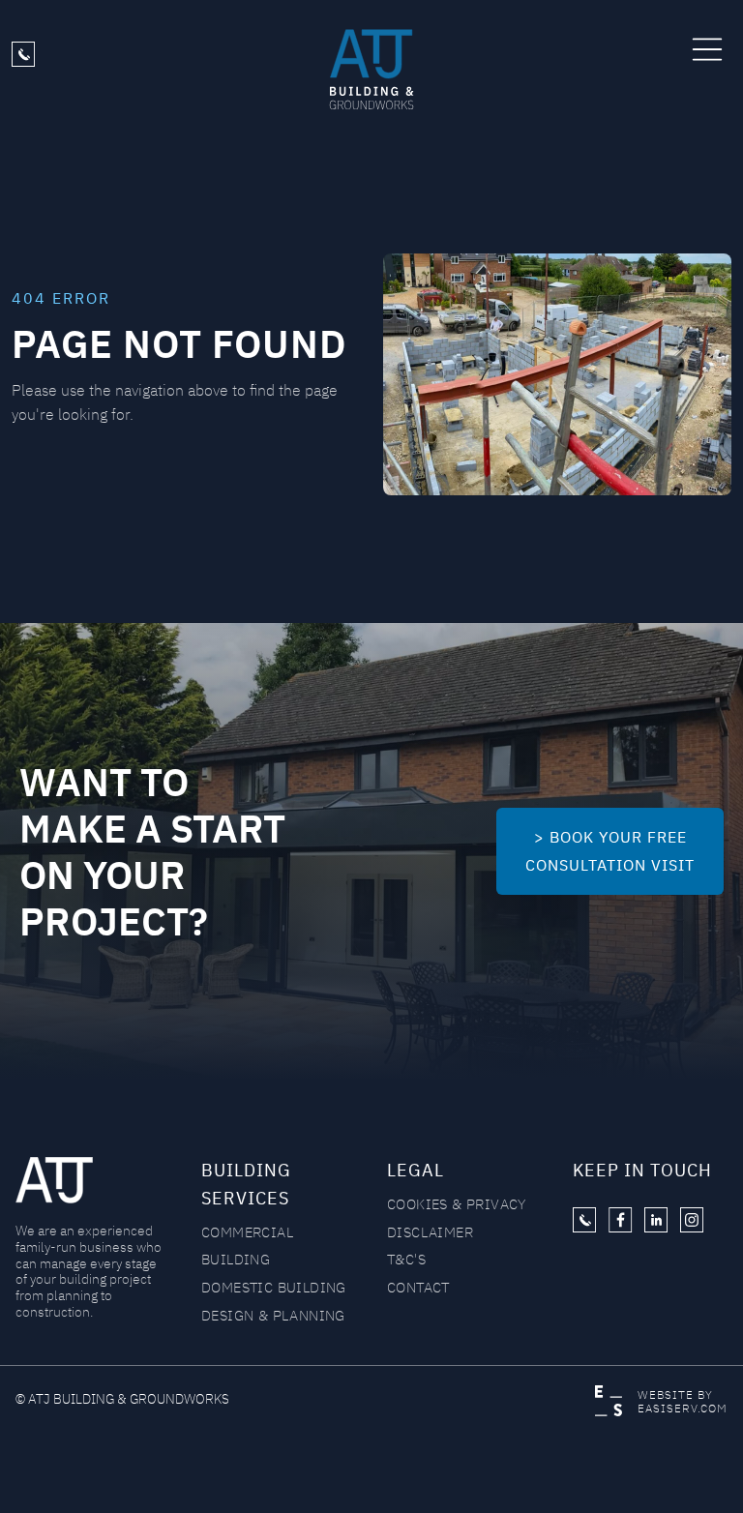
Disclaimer (430, 1232)
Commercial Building (247, 1246)
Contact (418, 1287)
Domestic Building (273, 1287)
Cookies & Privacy (456, 1204)
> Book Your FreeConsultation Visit (610, 851)
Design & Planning (273, 1315)
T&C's (406, 1259)
